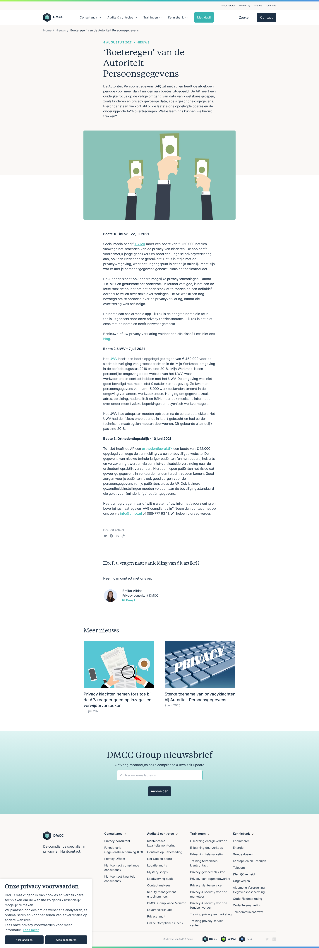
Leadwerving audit (160, 879)
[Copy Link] (123, 536)
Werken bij (244, 5)
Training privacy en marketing (211, 914)
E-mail (130, 600)
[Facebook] (111, 536)
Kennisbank (176, 17)
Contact (266, 17)
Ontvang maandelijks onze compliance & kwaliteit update (159, 765)
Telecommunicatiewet (248, 912)
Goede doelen (243, 854)
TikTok (140, 244)
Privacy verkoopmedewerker (210, 879)
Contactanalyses (158, 885)
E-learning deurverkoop (206, 847)
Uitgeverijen (241, 881)
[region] (46, 913)
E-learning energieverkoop (209, 841)
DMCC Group (228, 5)
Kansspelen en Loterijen (249, 861)
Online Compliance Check (165, 923)
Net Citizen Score (159, 859)
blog (106, 339)
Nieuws (258, 5)
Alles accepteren (66, 939)
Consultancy (88, 17)
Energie (238, 847)
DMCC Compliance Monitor (166, 903)
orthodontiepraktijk (156, 449)
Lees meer (31, 930)
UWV (113, 359)
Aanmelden (159, 791)
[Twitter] (105, 536)
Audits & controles (120, 17)
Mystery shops (157, 872)
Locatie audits (157, 865)
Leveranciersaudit (159, 910)
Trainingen (150, 17)
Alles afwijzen (24, 939)
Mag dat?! (204, 17)
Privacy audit (156, 916)
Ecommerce (241, 841)
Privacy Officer (114, 859)
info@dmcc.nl (131, 513)
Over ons (271, 5)
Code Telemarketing (247, 905)
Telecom (239, 867)
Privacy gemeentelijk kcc (207, 872)
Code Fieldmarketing (247, 898)
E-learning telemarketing (207, 854)
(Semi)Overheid (244, 874)
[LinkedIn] (117, 536)
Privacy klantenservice (206, 885)
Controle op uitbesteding (164, 852)
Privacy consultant (117, 841)
